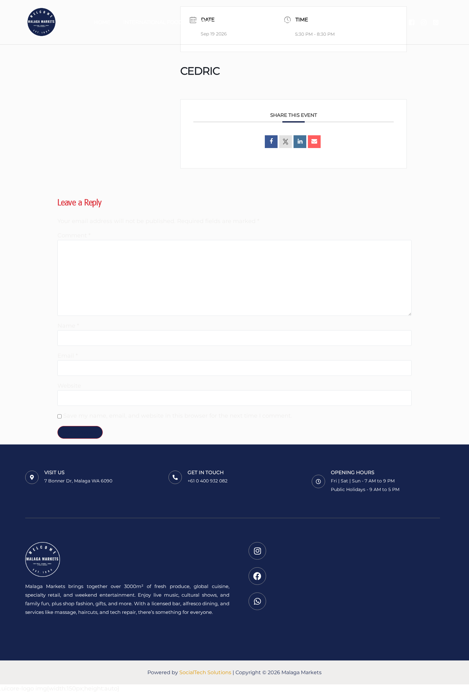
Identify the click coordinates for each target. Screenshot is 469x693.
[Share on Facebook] (271, 141)
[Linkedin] (300, 141)
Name (68, 325)
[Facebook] (412, 22)
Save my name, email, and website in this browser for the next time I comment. (177, 415)
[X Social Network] (285, 141)
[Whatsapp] (436, 22)
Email (67, 355)
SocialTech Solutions (205, 672)
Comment (74, 235)
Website (69, 385)
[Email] (314, 141)
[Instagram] (424, 22)
